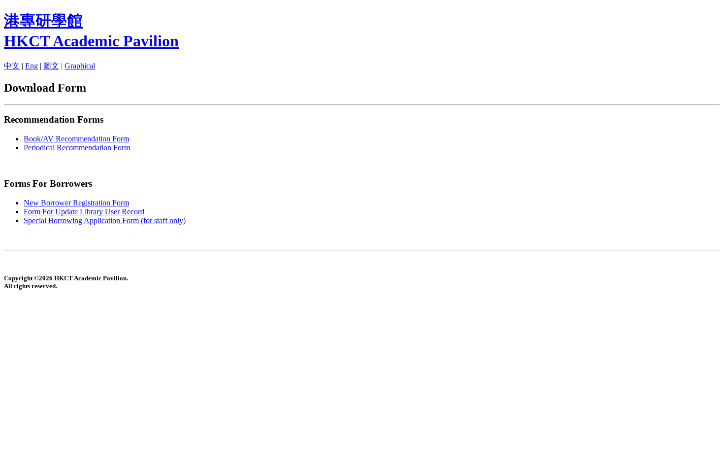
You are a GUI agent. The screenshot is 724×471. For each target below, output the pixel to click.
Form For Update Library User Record (84, 211)
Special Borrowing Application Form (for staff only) (105, 220)
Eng (31, 66)
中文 (12, 66)
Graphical (80, 66)
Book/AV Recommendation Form (76, 139)
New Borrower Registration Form (76, 203)
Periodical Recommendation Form (77, 147)
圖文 (51, 66)
